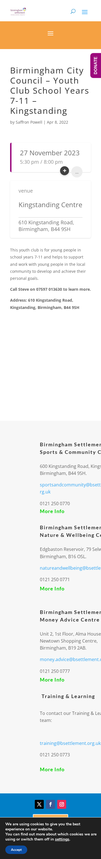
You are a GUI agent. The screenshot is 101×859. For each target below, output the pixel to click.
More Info (52, 511)
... (77, 172)
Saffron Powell (29, 122)
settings (62, 839)
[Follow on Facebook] (50, 804)
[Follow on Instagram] (61, 804)
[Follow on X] (39, 804)
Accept (16, 850)
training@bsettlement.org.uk (70, 743)
